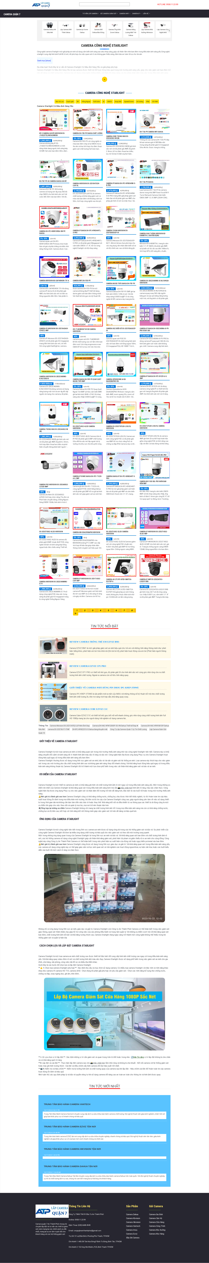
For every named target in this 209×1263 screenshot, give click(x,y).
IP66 (147, 101)
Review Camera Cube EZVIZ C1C (89, 709)
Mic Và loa (59, 101)
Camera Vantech (133, 1226)
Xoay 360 (118, 101)
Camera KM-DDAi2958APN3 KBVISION (86, 532)
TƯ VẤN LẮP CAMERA (89, 13)
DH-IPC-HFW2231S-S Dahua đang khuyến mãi (89, 729)
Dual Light (70, 101)
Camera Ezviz (131, 1234)
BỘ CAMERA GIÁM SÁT (108, 13)
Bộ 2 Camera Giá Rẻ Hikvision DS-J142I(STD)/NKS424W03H (52, 134)
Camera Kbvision (133, 1218)
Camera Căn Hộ (155, 1218)
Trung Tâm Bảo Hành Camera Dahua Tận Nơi (70, 1166)
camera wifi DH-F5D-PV (81, 281)
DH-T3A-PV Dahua (146, 182)
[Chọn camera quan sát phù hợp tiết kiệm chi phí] (169, 30)
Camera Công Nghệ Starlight (104, 46)
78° (78, 101)
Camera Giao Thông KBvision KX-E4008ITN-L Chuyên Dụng (153, 235)
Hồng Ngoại (86, 101)
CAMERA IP (136, 13)
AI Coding (140, 101)
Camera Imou (131, 1230)
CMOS (109, 101)
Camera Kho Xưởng (157, 1230)
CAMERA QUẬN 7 (12, 14)
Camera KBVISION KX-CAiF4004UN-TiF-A (54, 281)
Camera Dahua (132, 1214)
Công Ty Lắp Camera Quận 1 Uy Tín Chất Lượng (128, 729)
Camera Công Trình (157, 1226)
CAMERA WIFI (124, 13)
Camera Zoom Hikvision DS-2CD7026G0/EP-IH (117, 232)
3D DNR (155, 101)
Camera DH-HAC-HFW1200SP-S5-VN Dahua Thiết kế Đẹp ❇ (115, 726)
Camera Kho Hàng (156, 1234)
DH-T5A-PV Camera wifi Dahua (151, 132)
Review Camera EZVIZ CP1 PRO (88, 666)
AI (103, 101)
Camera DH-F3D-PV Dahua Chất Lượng (87, 133)
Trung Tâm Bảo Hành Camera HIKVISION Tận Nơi (72, 1149)
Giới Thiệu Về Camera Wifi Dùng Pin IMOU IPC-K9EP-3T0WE (104, 687)
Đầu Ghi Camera (132, 1238)
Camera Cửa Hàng (156, 1222)
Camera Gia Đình (156, 1214)
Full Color (96, 101)
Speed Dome (129, 101)
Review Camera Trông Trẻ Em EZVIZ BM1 (94, 642)
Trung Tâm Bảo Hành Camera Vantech (67, 1104)
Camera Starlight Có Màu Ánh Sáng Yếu (55, 106)
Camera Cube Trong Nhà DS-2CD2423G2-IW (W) (117, 137)
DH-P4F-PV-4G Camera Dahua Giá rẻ (53, 181)
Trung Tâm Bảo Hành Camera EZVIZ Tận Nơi (70, 1126)
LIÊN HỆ (146, 13)
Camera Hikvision (133, 1222)
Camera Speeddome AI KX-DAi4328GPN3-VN (116, 380)
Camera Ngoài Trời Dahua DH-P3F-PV (120, 283)
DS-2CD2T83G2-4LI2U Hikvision (51, 532)
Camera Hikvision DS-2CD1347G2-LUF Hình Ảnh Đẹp (70, 726)
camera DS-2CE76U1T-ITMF (59, 729)
